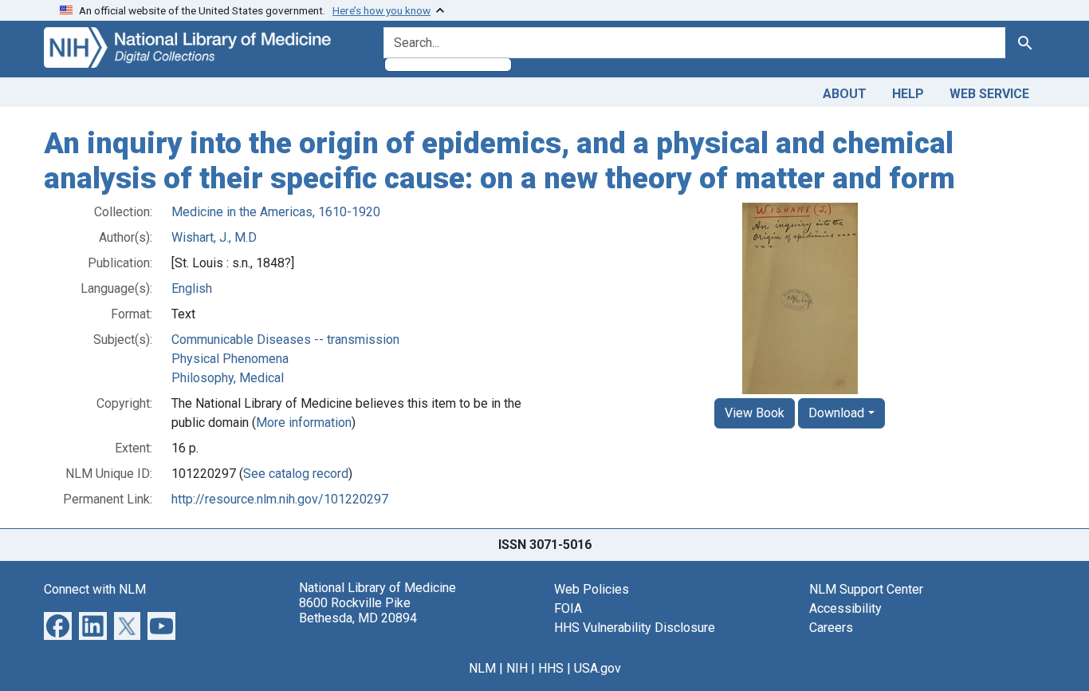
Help (908, 93)
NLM (482, 668)
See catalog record (295, 473)
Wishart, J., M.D (214, 237)
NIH (517, 668)
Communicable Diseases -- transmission (285, 339)
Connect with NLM (95, 589)
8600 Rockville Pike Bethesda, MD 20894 (358, 610)
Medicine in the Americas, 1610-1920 (275, 211)
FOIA (568, 608)
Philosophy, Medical (227, 377)
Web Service (989, 93)
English (191, 288)
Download (836, 413)
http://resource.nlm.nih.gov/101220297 (279, 499)
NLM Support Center (866, 589)
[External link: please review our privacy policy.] (58, 625)
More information (304, 422)
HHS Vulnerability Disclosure (634, 627)
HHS (551, 668)
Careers (831, 627)
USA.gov (597, 668)
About (845, 93)
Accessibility (845, 608)
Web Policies (591, 589)
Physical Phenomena (230, 358)
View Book (754, 413)
